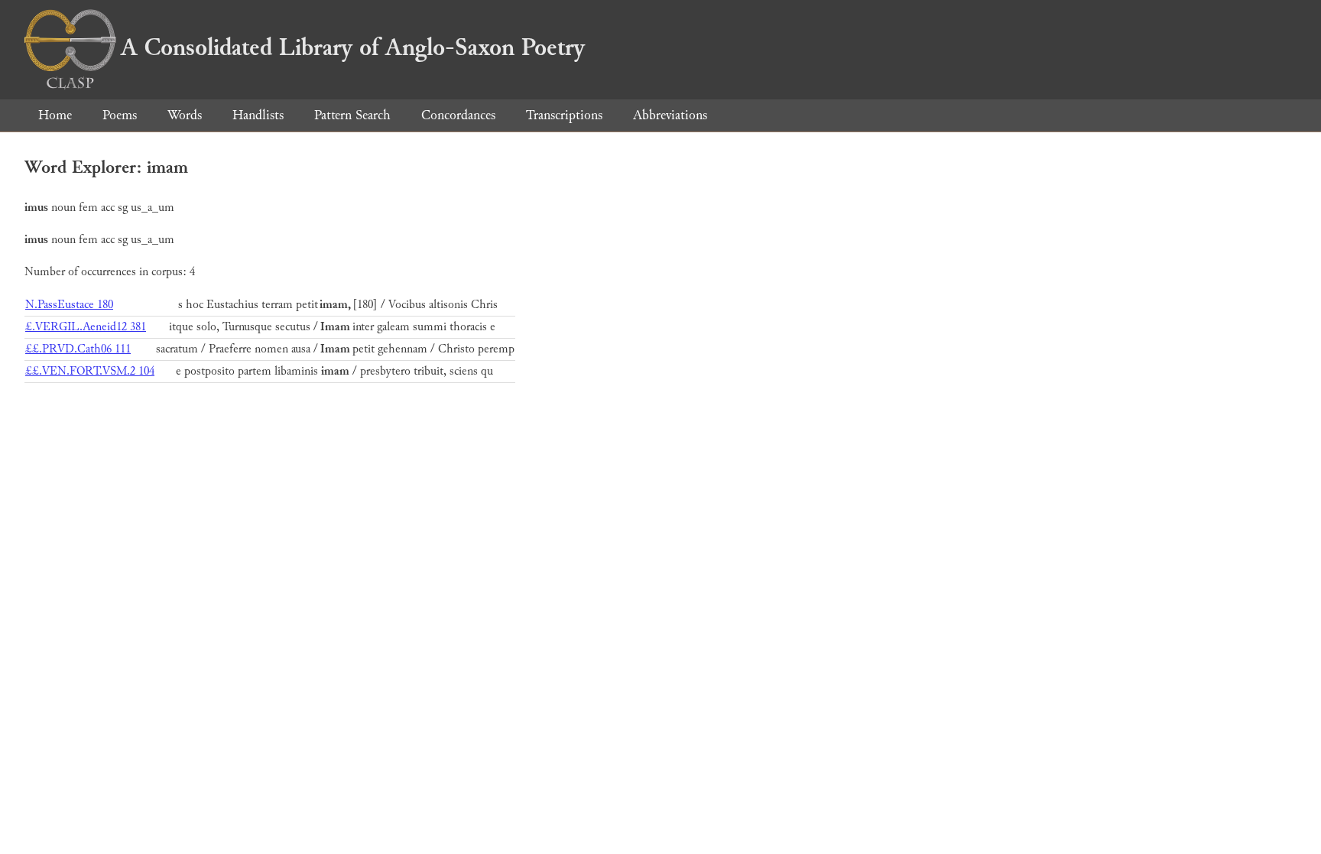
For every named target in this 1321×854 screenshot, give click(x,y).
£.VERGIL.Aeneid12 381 (85, 327)
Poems (119, 115)
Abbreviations (670, 115)
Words (184, 115)
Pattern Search (352, 115)
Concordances (458, 115)
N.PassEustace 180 (69, 304)
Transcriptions (564, 115)
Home (55, 115)
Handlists (258, 115)
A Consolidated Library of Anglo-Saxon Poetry (353, 47)
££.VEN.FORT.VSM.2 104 (89, 371)
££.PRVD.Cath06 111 (78, 349)
